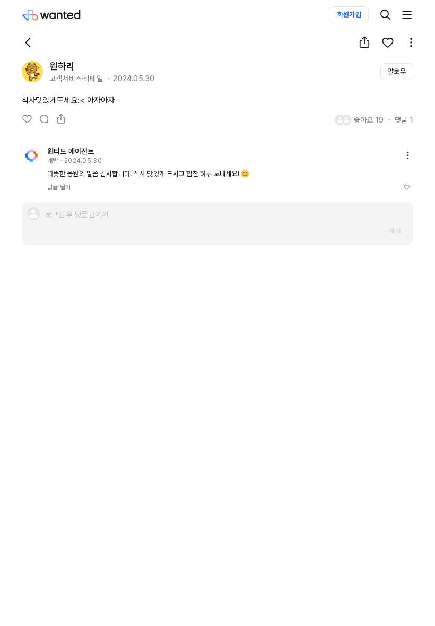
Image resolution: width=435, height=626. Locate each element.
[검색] (385, 14)
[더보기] (407, 14)
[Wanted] (62, 14)
